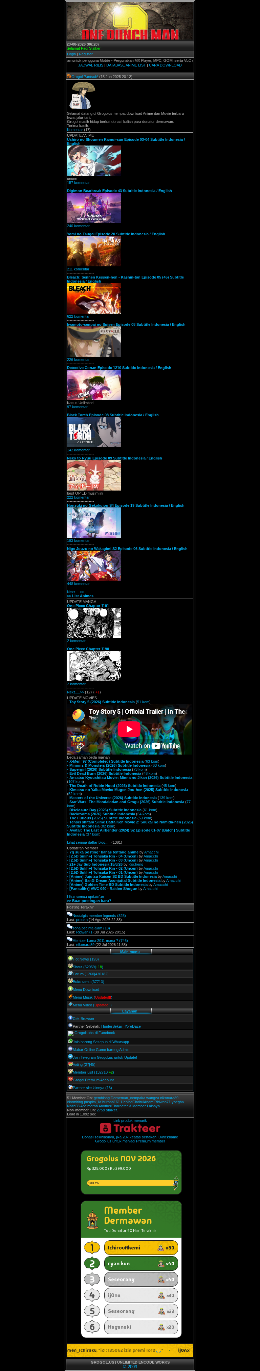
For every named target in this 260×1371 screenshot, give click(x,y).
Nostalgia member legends (94, 916)
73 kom (139, 769)
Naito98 (73, 1106)
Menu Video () (92, 1005)
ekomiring (75, 1102)
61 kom (150, 810)
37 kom (93, 834)
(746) (123, 941)
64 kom (143, 814)
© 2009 (130, 1366)
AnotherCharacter (113, 1106)
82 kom (108, 826)
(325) (121, 916)
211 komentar (78, 269)
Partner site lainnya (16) (92, 1088)
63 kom (152, 761)
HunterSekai (111, 1026)
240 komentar (78, 226)
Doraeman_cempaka (128, 1098)
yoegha (178, 1102)
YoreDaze (133, 1026)
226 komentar (78, 360)
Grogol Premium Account (93, 1080)
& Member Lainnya (144, 1106)
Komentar (75, 130)
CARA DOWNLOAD (165, 65)
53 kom (145, 818)
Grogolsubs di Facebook (94, 1033)
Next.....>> (75, 592)
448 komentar (78, 584)
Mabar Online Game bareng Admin (101, 1050)
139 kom (166, 798)
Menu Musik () (92, 997)
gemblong (102, 1098)
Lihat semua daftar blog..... (88, 842)
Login (71, 54)
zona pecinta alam (87, 928)
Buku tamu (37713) (88, 982)
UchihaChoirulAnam (137, 1102)
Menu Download (86, 989)
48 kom (150, 773)
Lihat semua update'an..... (88, 897)
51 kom (143, 702)
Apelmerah (89, 1106)
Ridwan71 (84, 932)
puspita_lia (92, 1102)
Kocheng (136, 864)
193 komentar (78, 540)
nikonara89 (85, 945)
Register (86, 54)
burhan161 (111, 1102)
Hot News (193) (86, 959)
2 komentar (76, 641)
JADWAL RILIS (90, 65)
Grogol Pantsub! (84, 77)
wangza (152, 1098)
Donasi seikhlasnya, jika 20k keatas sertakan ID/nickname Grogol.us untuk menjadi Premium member (130, 1139)
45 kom (169, 786)
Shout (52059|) (88, 967)
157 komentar (78, 183)
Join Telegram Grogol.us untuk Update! (105, 1057)
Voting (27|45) (84, 1064)
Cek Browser (83, 1019)
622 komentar (78, 316)
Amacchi (151, 852)
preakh (82, 920)
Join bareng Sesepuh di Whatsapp (101, 1042)
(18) (106, 928)
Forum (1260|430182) (91, 974)
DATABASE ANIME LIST (126, 65)
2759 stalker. (107, 1110)
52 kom (74, 794)
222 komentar (78, 497)
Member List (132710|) (93, 1072)
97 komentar (77, 407)
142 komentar (78, 450)
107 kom (75, 782)
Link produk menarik (130, 1120)
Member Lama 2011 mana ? (95, 941)
